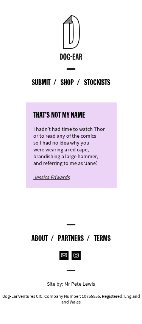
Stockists (97, 82)
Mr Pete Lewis (79, 284)
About (39, 238)
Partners (71, 238)
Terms (102, 238)
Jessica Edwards (51, 177)
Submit (41, 82)
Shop (67, 82)
